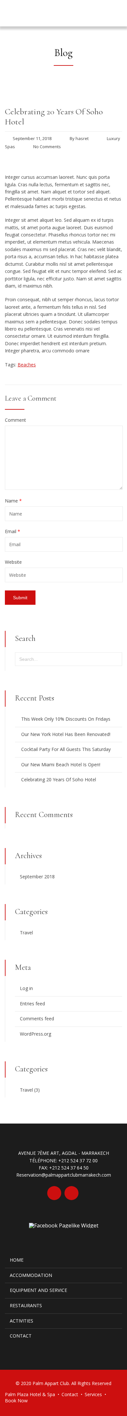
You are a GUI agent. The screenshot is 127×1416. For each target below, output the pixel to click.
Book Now (16, 1400)
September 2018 (37, 876)
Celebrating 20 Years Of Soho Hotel (58, 779)
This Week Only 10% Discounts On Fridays (65, 719)
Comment (15, 420)
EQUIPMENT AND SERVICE (38, 1290)
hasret (82, 138)
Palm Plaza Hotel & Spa (30, 1394)
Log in (26, 988)
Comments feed (37, 1018)
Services (93, 1394)
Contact (70, 1394)
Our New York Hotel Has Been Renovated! (65, 734)
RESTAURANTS (26, 1305)
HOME (16, 1260)
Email (12, 531)
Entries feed (32, 1003)
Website (13, 562)
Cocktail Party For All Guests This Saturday (66, 749)
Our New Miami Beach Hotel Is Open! (60, 764)
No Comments (47, 146)
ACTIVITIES (21, 1321)
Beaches (27, 364)
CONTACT (21, 1336)
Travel (26, 932)
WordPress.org (35, 1034)
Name (13, 501)
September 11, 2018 (32, 138)
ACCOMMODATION (31, 1275)
